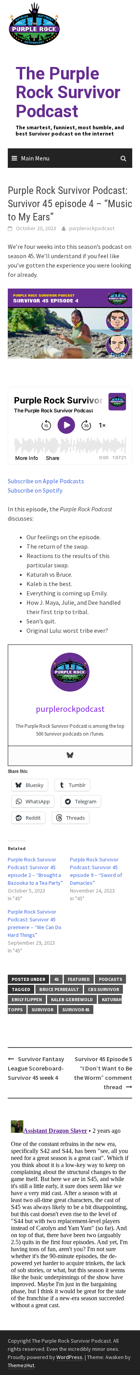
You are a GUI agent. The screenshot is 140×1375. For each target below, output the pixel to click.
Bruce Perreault (59, 989)
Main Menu (35, 158)
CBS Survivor (103, 989)
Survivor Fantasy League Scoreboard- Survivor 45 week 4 (36, 1068)
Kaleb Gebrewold (72, 999)
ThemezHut (21, 1365)
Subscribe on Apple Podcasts (46, 481)
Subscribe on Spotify (35, 490)
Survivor (42, 1009)
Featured (79, 979)
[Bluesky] (70, 756)
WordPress (69, 1357)
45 (56, 979)
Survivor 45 (75, 1009)
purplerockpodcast (91, 228)
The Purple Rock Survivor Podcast (68, 92)
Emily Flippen (27, 999)
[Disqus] (70, 1214)
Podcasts (110, 979)
